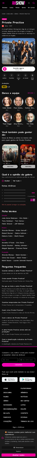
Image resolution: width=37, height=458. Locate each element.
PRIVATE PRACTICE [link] (25, 14)
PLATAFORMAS (26, 388)
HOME (3, 14)
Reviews (4, 7)
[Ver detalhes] (10, 154)
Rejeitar (18, 451)
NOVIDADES (7, 405)
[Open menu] (3, 3)
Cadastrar (18, 365)
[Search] (33, 3)
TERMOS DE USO (27, 421)
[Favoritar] (11, 75)
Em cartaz (31, 7)
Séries (24, 7)
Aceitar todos (18, 455)
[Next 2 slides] (34, 156)
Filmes (18, 7)
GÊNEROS (24, 393)
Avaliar (7, 181)
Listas (11, 7)
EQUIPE (23, 409)
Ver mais (30, 93)
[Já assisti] (25, 75)
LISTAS (23, 405)
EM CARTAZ (25, 401)
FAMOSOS (7, 417)
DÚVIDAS (24, 417)
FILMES (6, 397)
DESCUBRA (10, 14)
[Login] (29, 3)
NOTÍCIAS (24, 397)
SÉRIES (16, 14)
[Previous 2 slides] (2, 156)
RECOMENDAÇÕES (10, 409)
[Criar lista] (32, 75)
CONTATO (24, 413)
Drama (4, 19)
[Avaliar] (4, 75)
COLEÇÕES (7, 421)
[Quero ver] (18, 75)
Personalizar (20, 447)
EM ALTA (6, 413)
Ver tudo (16, 181)
